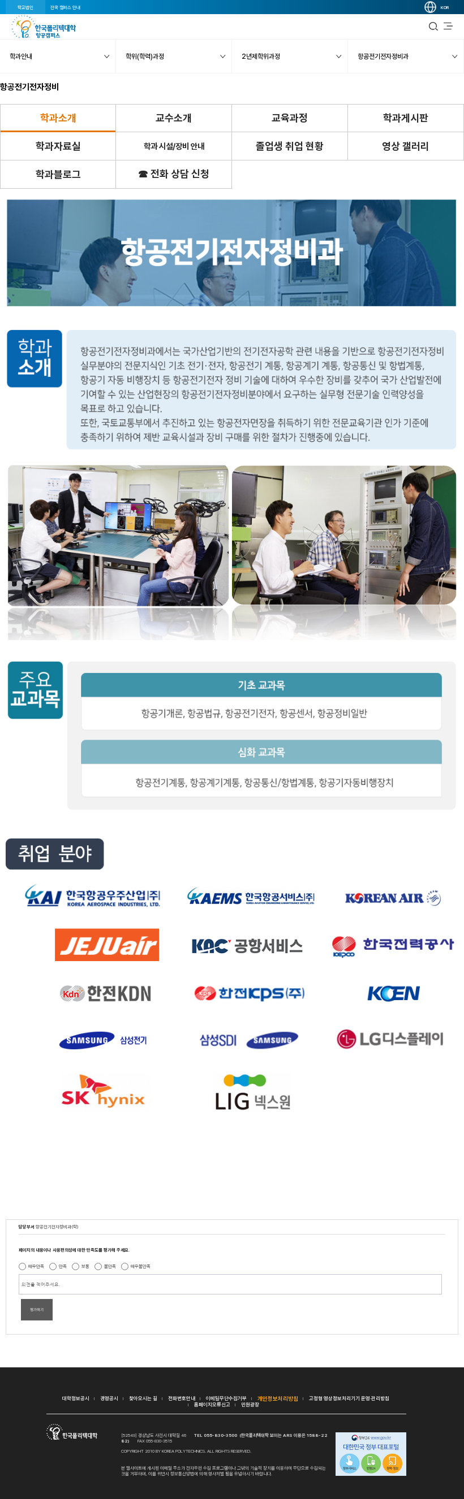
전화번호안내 (181, 1398)
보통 (85, 1266)
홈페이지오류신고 (212, 1404)
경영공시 (109, 1398)
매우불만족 (141, 1266)
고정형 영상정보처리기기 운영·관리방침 (349, 1398)
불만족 (110, 1266)
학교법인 (25, 7)
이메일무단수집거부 (226, 1398)
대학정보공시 (75, 1398)
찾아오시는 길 (143, 1398)
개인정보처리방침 (277, 1398)
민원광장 (250, 1404)
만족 (63, 1266)
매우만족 (36, 1266)
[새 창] (371, 1455)
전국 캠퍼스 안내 (65, 7)
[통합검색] (433, 26)
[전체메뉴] (448, 26)
